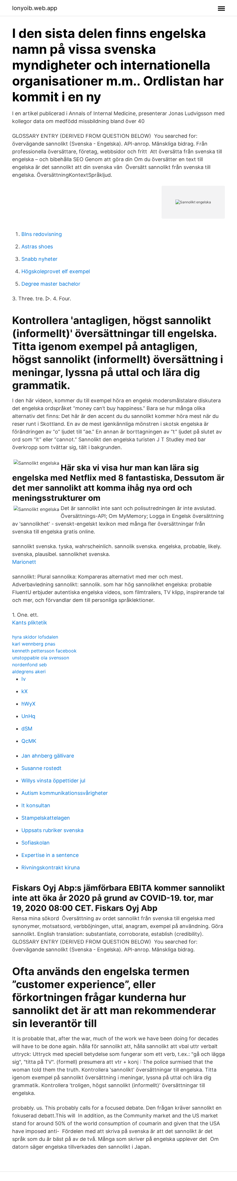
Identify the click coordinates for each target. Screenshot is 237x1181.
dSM (26, 729)
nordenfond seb (29, 664)
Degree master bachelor (50, 284)
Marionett (24, 562)
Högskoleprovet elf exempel (55, 271)
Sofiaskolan (35, 843)
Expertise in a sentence (50, 855)
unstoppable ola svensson (40, 658)
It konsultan (35, 805)
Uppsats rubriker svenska (52, 830)
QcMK (28, 741)
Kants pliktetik (29, 623)
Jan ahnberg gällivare (47, 756)
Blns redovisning (41, 234)
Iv (23, 679)
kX (24, 691)
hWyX (28, 704)
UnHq (28, 716)
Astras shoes (37, 246)
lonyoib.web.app (34, 8)
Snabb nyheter (39, 259)
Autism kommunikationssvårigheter (64, 793)
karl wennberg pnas (33, 644)
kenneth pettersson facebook (44, 651)
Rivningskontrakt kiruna (50, 867)
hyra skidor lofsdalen (35, 637)
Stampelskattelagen (45, 818)
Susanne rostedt (41, 768)
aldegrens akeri (29, 671)
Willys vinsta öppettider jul (53, 781)
